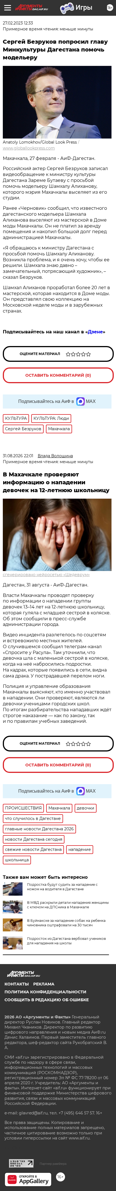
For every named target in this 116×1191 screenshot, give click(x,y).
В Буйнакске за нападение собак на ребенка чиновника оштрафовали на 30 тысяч (66, 922)
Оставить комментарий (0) (58, 375)
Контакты (17, 984)
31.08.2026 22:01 (18, 455)
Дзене (95, 331)
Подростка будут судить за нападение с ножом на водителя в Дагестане (62, 886)
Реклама (43, 984)
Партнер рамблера (53, 1163)
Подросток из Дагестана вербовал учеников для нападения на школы (66, 940)
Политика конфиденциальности (45, 991)
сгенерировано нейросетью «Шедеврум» (46, 574)
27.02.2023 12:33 (18, 23)
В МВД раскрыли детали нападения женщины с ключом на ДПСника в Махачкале (68, 904)
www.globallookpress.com (29, 148)
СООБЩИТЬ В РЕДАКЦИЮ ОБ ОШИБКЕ (47, 999)
